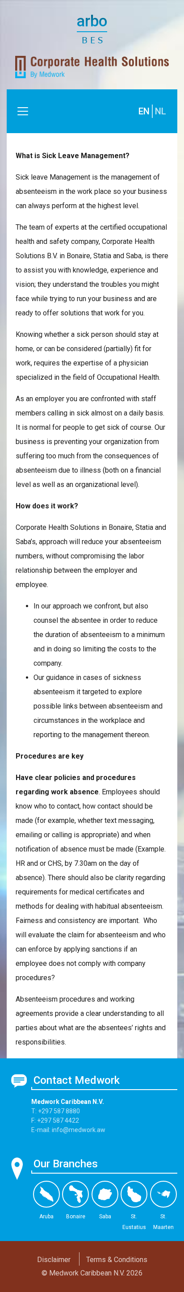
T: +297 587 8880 (55, 1111)
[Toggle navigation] (23, 111)
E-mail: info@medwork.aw (68, 1129)
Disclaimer (54, 1259)
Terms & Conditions (116, 1259)
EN (144, 111)
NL (160, 111)
